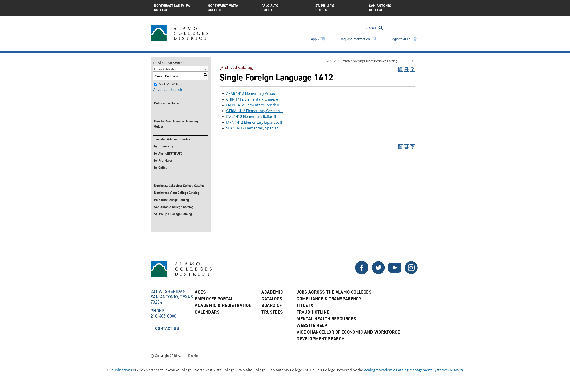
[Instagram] (411, 273)
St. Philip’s (324, 7)
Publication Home (166, 103)
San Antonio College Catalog (173, 207)
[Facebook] (378, 273)
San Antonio (380, 7)
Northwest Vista (223, 7)
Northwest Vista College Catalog (176, 193)
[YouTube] (394, 273)
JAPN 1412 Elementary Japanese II (254, 122)
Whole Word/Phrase (171, 84)
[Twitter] (361, 273)
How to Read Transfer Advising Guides (176, 124)
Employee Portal (214, 299)
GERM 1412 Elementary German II (254, 110)
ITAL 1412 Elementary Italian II (251, 116)
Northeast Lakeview (172, 7)
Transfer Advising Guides (172, 139)
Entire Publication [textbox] (165, 69)
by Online (160, 167)
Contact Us (167, 328)
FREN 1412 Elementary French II (252, 105)
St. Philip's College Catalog (173, 214)
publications (121, 370)
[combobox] (370, 60)
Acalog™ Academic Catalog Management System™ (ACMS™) (413, 370)
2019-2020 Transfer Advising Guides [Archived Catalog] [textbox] (362, 61)
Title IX (305, 305)
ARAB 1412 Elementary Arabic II (252, 93)
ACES (200, 292)
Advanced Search (167, 89)
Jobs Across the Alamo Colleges (334, 292)
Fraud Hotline (313, 312)
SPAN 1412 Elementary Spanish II (253, 128)
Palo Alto (269, 7)
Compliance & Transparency (329, 299)
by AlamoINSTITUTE (168, 153)
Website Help (312, 325)
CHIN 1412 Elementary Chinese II (253, 99)
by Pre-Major (163, 160)
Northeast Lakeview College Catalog (179, 185)
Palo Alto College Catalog (171, 200)
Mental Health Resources (326, 319)
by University (163, 146)
